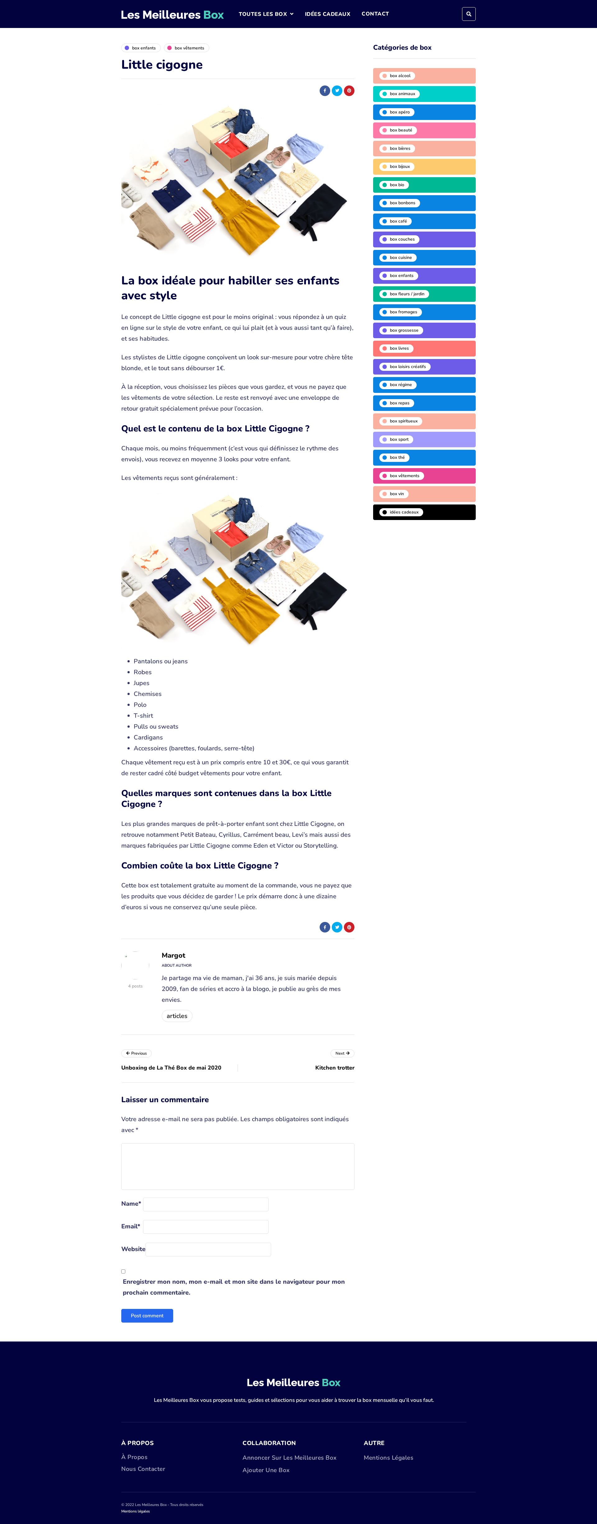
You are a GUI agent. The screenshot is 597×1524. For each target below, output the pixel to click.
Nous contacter (143, 1469)
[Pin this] (349, 90)
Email (130, 1226)
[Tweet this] (337, 90)
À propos (134, 1457)
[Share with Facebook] (325, 90)
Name (131, 1203)
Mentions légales (388, 1458)
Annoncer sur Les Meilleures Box (290, 1458)
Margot (173, 955)
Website (133, 1249)
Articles (177, 1016)
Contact (375, 13)
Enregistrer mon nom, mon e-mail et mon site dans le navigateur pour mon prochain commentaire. (234, 1287)
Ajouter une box (266, 1470)
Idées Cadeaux (328, 14)
